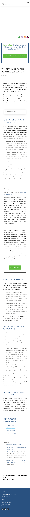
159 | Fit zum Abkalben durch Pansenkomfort (12, 70)
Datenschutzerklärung (6, 502)
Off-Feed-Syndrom (10, 428)
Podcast (3, 493)
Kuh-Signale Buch (12, 452)
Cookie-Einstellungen (6, 504)
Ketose (21, 382)
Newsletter (4, 491)
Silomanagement (10, 430)
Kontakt (3, 499)
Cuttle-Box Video (10, 425)
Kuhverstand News (11, 433)
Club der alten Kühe (6, 496)
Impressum (4, 501)
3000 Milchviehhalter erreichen (9, 494)
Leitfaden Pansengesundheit (14, 444)
